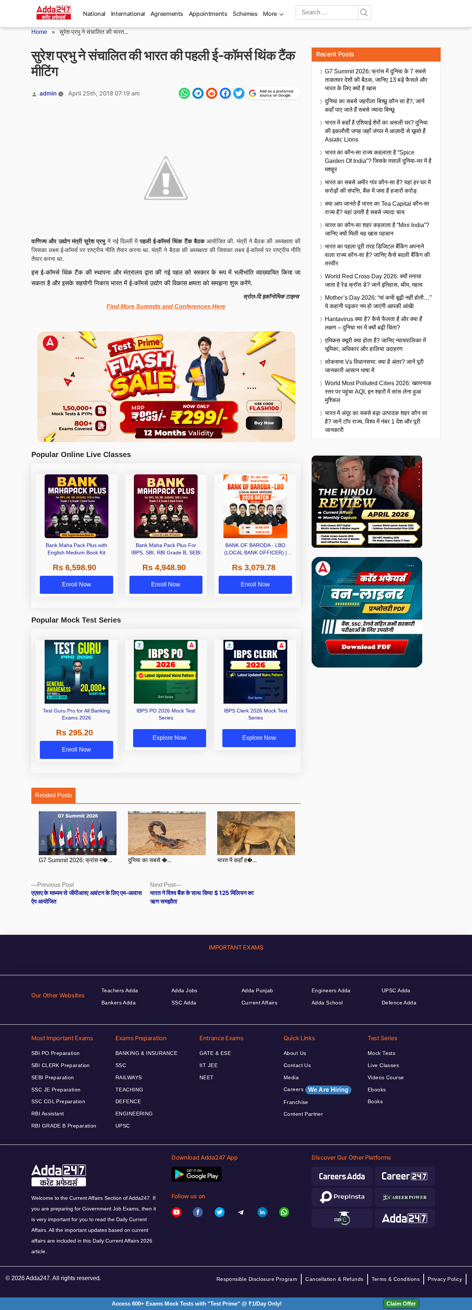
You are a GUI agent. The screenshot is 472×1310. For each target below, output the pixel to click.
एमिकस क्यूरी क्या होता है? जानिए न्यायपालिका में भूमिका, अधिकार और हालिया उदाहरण (375, 344)
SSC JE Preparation (56, 1090)
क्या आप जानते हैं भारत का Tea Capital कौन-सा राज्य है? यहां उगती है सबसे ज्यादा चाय (377, 208)
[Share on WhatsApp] (184, 93)
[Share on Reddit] (211, 93)
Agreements (166, 13)
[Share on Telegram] (198, 93)
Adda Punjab (257, 990)
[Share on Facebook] (225, 93)
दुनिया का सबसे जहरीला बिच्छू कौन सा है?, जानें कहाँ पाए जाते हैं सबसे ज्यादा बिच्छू (374, 105)
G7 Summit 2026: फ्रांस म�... (75, 860)
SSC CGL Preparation (58, 1101)
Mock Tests (381, 1053)
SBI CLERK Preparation (60, 1065)
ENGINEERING (134, 1113)
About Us (295, 1053)
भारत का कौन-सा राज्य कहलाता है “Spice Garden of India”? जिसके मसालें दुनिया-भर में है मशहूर (378, 161)
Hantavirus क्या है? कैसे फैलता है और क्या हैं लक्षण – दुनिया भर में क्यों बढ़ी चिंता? (373, 323)
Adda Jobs (184, 990)
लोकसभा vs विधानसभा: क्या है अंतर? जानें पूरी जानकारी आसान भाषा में (374, 366)
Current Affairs (259, 1003)
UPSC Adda (396, 990)
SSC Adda (183, 1003)
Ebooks (377, 1090)
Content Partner (303, 1114)
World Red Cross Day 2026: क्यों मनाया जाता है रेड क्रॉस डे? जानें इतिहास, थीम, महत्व (374, 280)
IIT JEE (208, 1065)
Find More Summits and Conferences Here (166, 306)
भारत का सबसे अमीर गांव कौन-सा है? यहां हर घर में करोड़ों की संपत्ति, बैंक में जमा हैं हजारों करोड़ (378, 186)
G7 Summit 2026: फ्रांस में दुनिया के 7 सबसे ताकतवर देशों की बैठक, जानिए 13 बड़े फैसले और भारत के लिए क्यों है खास (376, 79)
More (270, 13)
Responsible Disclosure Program (257, 1279)
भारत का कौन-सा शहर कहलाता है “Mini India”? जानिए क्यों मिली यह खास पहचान (377, 229)
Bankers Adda (118, 1003)
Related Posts (53, 795)
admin (48, 93)
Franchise (296, 1102)
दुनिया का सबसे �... (149, 860)
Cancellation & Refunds (334, 1279)
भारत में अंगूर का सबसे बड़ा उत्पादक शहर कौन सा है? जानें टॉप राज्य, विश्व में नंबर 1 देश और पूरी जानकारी (376, 421)
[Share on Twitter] (238, 93)
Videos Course (386, 1077)
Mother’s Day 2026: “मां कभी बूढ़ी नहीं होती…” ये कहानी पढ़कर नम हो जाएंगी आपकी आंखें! (378, 302)
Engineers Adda (331, 990)
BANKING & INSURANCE (146, 1053)
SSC (120, 1065)
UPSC (122, 1126)
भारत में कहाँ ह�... (237, 860)
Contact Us (297, 1065)
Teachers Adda (119, 990)
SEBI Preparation (52, 1077)
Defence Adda (399, 1003)
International (128, 13)
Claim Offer (401, 1303)
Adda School (327, 1003)
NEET (206, 1077)
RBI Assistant (47, 1113)
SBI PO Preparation (55, 1053)
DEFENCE (128, 1101)
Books (375, 1101)
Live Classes (383, 1065)
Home (39, 32)
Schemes (245, 13)
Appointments (208, 13)
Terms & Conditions (396, 1279)
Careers (316, 1089)
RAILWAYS (128, 1077)
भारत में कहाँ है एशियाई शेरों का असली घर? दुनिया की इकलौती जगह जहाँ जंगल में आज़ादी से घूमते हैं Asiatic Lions (376, 131)
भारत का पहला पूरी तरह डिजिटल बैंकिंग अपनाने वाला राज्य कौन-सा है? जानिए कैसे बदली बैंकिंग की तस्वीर (377, 254)
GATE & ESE (215, 1053)
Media (291, 1077)
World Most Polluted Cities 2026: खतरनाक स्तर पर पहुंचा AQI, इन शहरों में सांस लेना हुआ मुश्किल (378, 391)
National (94, 13)
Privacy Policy (445, 1279)
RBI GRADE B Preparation (64, 1126)
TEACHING (129, 1090)
